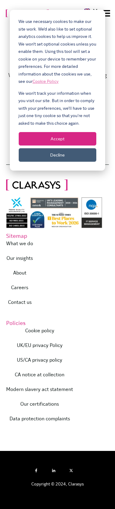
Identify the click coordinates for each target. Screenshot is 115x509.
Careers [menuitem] (19, 288)
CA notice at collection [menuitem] (39, 375)
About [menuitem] (19, 273)
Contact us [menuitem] (20, 302)
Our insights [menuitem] (19, 258)
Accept (58, 138)
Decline (57, 154)
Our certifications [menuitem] (39, 404)
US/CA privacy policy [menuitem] (39, 360)
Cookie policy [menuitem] (39, 331)
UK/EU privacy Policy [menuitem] (40, 345)
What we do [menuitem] (19, 244)
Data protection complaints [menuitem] (40, 419)
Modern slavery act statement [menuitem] (39, 389)
